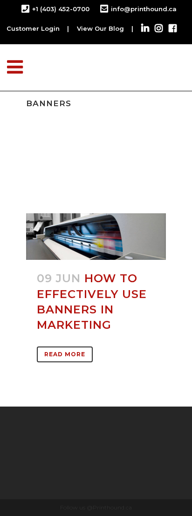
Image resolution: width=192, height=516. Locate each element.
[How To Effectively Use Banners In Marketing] (96, 236)
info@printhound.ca (144, 9)
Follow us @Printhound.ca (96, 507)
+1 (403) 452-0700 (60, 9)
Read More (64, 354)
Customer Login (33, 28)
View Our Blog (100, 28)
